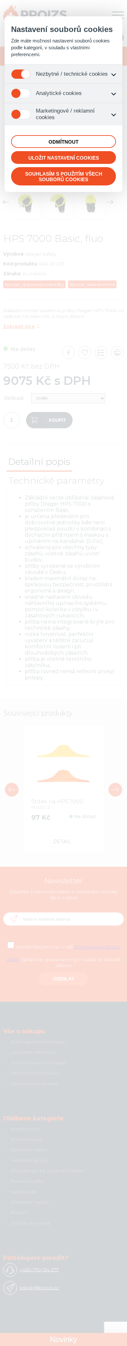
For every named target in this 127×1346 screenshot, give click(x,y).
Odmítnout (63, 142)
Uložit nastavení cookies (63, 158)
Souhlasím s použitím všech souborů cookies (63, 176)
